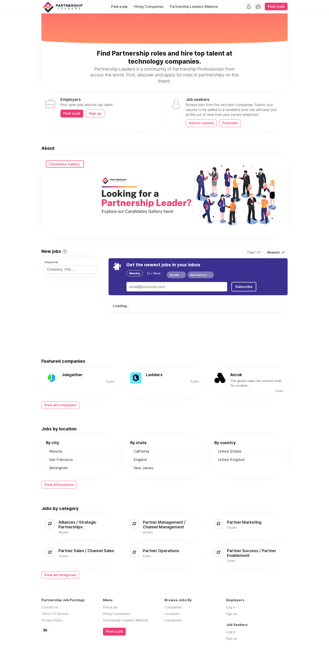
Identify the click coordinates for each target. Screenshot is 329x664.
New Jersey (143, 468)
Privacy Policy (52, 620)
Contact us (49, 607)
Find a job (119, 6)
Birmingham (58, 468)
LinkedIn (45, 630)
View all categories (60, 575)
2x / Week (154, 273)
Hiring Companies (148, 6)
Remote (55, 451)
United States (229, 451)
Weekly (134, 273)
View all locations (59, 485)
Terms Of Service (54, 614)
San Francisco (61, 459)
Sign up (95, 113)
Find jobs (230, 123)
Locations (172, 614)
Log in (230, 607)
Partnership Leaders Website (194, 6)
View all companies (60, 405)
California (141, 451)
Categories (173, 620)
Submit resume (201, 123)
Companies (173, 607)
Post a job (276, 6)
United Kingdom (231, 459)
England (140, 459)
